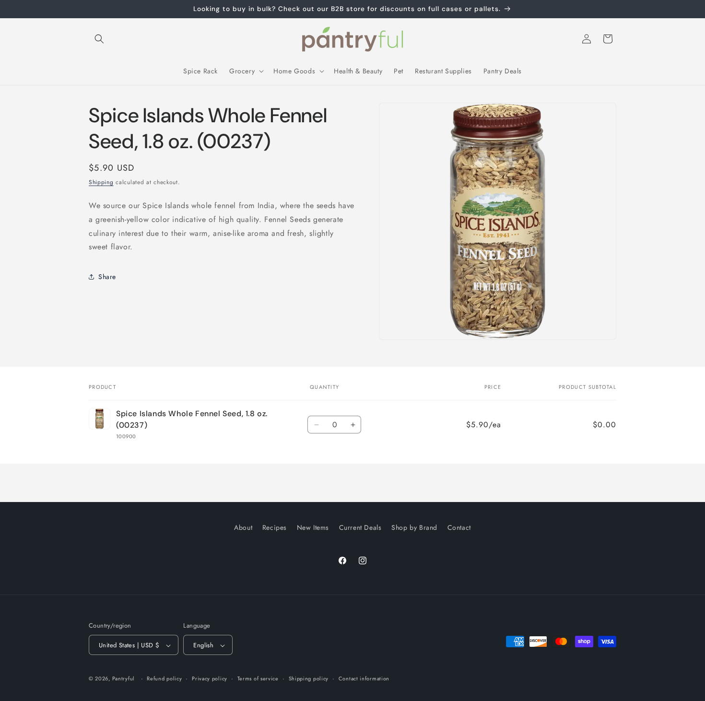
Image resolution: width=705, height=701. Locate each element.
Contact (459, 527)
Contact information (364, 678)
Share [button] (107, 276)
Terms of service (258, 678)
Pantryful (123, 679)
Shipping (101, 182)
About (243, 527)
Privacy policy (209, 678)
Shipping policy (309, 678)
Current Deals (360, 527)
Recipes (274, 527)
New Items (313, 527)
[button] (99, 38)
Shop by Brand (414, 527)
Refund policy (164, 678)
